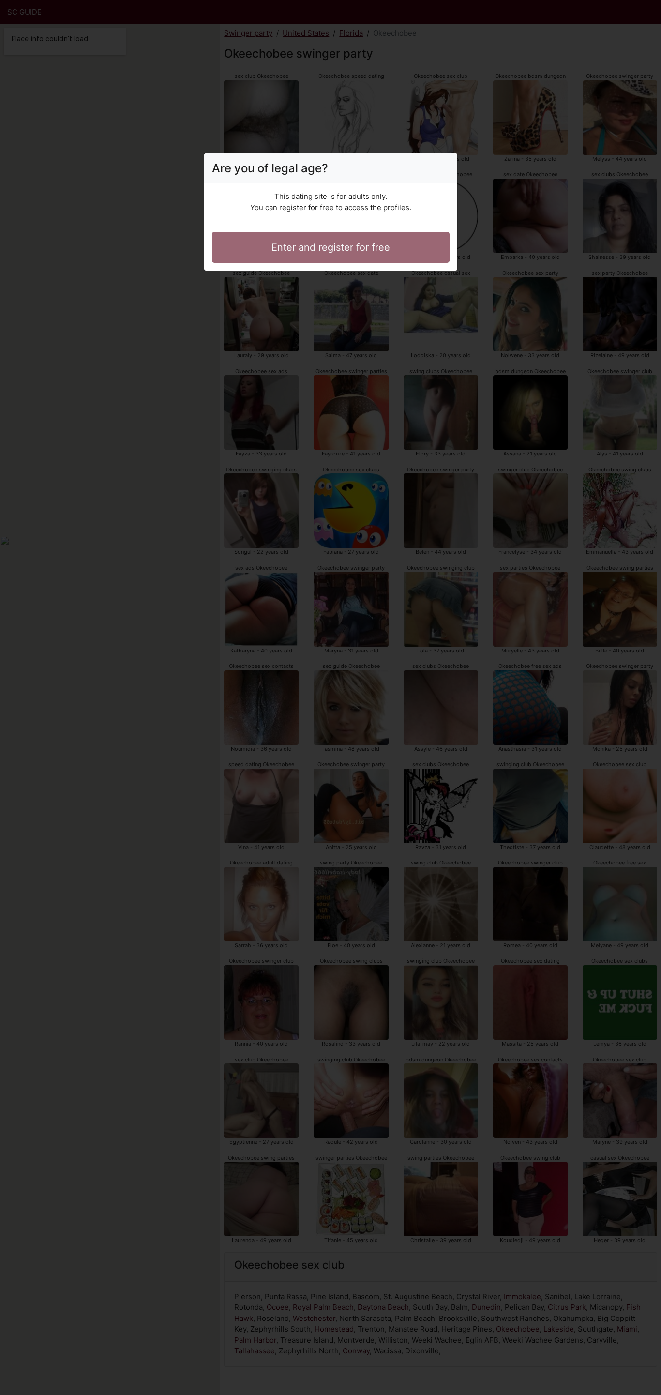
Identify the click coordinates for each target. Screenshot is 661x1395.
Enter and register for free (330, 247)
